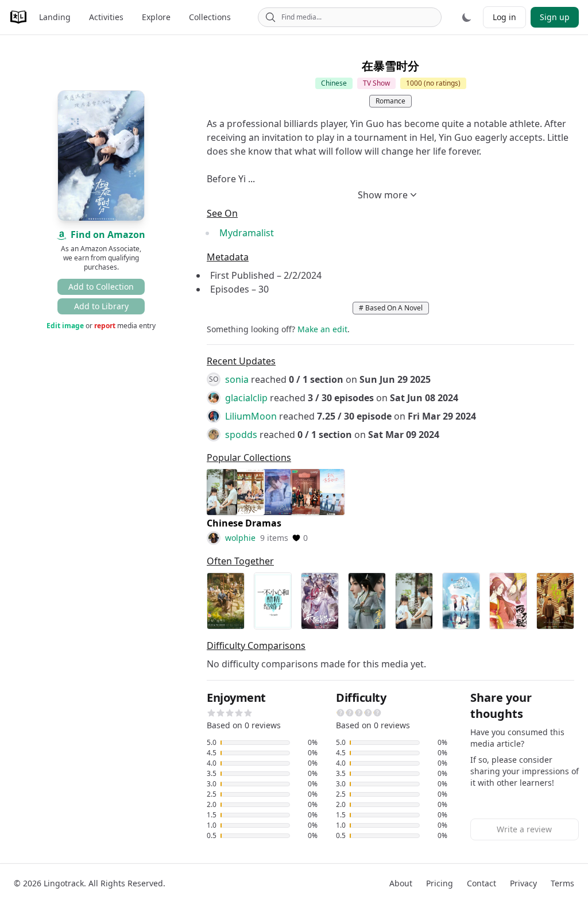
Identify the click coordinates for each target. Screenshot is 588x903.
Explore (156, 16)
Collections (210, 16)
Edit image (65, 326)
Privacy (523, 883)
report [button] (104, 326)
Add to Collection (101, 286)
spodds (241, 434)
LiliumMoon (251, 416)
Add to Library (101, 306)
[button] (211, 712)
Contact (481, 883)
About (400, 883)
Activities (106, 16)
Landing (55, 16)
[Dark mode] (466, 17)
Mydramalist (246, 232)
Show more (383, 195)
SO (213, 379)
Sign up (555, 16)
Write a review (524, 829)
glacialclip (246, 397)
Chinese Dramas (244, 523)
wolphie (240, 537)
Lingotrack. (65, 883)
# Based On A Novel (391, 308)
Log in (504, 16)
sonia (237, 379)
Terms (562, 883)
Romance (390, 101)
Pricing (439, 883)
